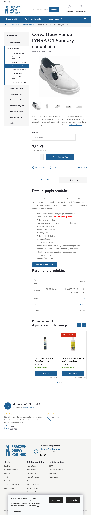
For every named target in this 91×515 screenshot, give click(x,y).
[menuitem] (13, 19)
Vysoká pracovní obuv (19, 62)
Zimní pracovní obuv (19, 82)
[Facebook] (41, 455)
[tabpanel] (45, 355)
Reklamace (52, 473)
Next (84, 325)
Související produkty (72, 180)
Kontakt (7, 473)
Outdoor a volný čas (17, 106)
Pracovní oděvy (15, 43)
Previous (79, 325)
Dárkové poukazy (16, 117)
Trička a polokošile (16, 88)
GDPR (51, 466)
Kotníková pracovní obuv (18, 58)
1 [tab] (57, 382)
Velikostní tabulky (10, 481)
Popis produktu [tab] (45, 180)
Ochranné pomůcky (16, 100)
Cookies (51, 481)
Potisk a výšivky (9, 488)
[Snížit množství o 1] (41, 158)
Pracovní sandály (18, 66)
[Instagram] (45, 455)
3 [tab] (61, 382)
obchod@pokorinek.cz (51, 449)
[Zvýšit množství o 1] (41, 155)
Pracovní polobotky (18, 53)
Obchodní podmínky (56, 470)
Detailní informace (75, 125)
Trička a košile (31, 470)
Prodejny (7, 2)
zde (38, 506)
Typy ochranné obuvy (11, 484)
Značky (12, 123)
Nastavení (17, 511)
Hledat (54, 9)
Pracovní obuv (15, 48)
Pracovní (81, 304)
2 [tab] (59, 382)
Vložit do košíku (61, 157)
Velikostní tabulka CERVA (45, 265)
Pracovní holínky (17, 73)
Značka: (82, 167)
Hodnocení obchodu (11, 470)
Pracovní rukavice (16, 94)
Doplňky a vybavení (17, 111)
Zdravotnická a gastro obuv (19, 78)
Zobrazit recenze (28, 408)
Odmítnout (56, 500)
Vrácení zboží (53, 477)
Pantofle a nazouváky (19, 70)
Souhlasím (73, 500)
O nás (6, 477)
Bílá (83, 298)
